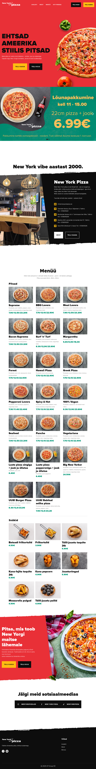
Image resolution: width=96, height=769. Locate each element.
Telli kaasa (72, 235)
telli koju (76, 4)
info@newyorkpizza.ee (65, 204)
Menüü (63, 750)
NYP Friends (57, 4)
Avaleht (34, 4)
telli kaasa (89, 4)
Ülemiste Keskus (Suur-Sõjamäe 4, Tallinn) (71, 208)
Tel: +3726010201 (63, 222)
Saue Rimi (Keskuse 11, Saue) (67, 226)
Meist (63, 747)
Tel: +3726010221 (63, 211)
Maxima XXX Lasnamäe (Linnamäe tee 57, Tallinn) (73, 220)
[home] (11, 4)
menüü (48, 4)
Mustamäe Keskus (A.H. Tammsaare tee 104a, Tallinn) (75, 214)
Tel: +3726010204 (63, 216)
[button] (3, 114)
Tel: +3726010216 (81, 226)
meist (41, 4)
